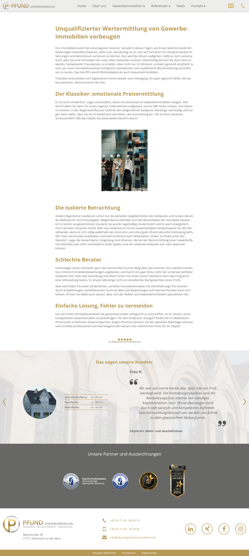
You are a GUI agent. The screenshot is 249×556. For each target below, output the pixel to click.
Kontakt (197, 6)
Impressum (129, 553)
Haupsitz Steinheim (104, 553)
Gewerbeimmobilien (127, 6)
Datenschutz (149, 553)
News (181, 6)
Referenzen (159, 6)
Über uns (99, 6)
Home (81, 6)
